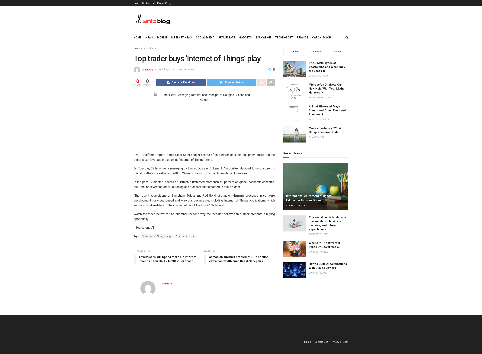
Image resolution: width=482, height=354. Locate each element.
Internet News (181, 37)
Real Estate (226, 37)
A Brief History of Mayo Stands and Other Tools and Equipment (327, 110)
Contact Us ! (148, 3)
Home (137, 3)
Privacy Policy (164, 3)
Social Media (205, 37)
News (149, 37)
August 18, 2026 (319, 252)
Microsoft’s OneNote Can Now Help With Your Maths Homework (326, 88)
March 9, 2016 (166, 69)
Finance (302, 37)
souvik (149, 69)
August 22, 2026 (296, 205)
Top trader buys (185, 236)
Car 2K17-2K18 (322, 37)
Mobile (162, 37)
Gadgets (245, 37)
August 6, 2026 (318, 273)
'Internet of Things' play (156, 236)
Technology (284, 37)
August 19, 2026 (319, 234)
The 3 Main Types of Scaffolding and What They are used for (327, 67)
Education (263, 37)
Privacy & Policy (340, 341)
